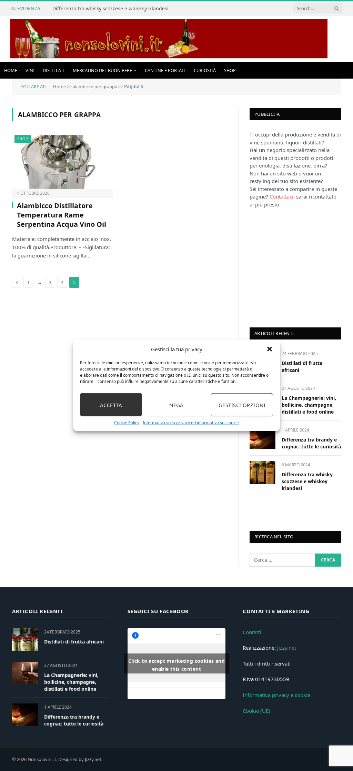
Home (10, 70)
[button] (269, 349)
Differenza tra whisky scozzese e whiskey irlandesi (110, 9)
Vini (30, 70)
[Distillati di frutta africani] (25, 639)
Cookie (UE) (256, 710)
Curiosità (205, 70)
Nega (176, 404)
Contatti (252, 632)
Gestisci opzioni (242, 404)
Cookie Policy (126, 423)
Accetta (111, 404)
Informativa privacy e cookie (276, 694)
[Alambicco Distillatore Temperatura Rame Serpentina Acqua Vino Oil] (62, 162)
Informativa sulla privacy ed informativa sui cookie (191, 423)
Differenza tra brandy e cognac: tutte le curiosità (311, 443)
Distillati (53, 70)
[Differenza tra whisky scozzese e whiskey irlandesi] (262, 472)
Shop (230, 70)
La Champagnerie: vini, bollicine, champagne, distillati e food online (309, 405)
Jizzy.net (286, 647)
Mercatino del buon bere (102, 70)
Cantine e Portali (165, 70)
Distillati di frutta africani (302, 366)
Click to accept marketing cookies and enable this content (176, 665)
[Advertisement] (301, 267)
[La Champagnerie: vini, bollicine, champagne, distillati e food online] (25, 673)
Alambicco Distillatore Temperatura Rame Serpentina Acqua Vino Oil (61, 215)
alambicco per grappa (95, 86)
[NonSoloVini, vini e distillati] (168, 39)
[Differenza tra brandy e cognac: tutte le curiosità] (262, 437)
